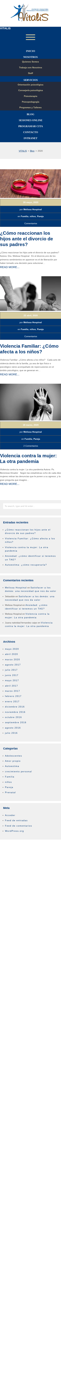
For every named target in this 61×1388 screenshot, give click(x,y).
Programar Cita (30, 126)
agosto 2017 (13, 664)
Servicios (30, 80)
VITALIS (5, 28)
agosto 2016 (13, 727)
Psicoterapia (30, 96)
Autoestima (12, 766)
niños (33, 216)
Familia (24, 216)
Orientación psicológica (30, 84)
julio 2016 (11, 733)
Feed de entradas (16, 820)
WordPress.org (14, 831)
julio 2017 (11, 670)
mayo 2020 (12, 649)
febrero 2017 (13, 696)
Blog (30, 114)
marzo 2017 (12, 691)
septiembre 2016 (15, 722)
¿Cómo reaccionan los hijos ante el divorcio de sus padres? (26, 238)
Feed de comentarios (18, 825)
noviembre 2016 (15, 712)
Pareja (40, 216)
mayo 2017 (12, 680)
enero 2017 (12, 701)
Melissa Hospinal (32, 209)
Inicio (30, 51)
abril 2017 (11, 685)
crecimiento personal (18, 771)
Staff (30, 73)
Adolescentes (13, 755)
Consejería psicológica (30, 90)
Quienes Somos (30, 61)
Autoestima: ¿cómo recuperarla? (26, 565)
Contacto (30, 132)
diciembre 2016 (15, 706)
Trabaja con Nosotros (30, 67)
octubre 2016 (13, 717)
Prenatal (10, 792)
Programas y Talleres (30, 107)
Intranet (30, 138)
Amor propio (13, 761)
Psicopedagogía (30, 102)
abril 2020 (11, 654)
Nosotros (30, 57)
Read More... (9, 267)
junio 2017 (11, 675)
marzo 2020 (12, 659)
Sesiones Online (30, 120)
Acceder (10, 815)
